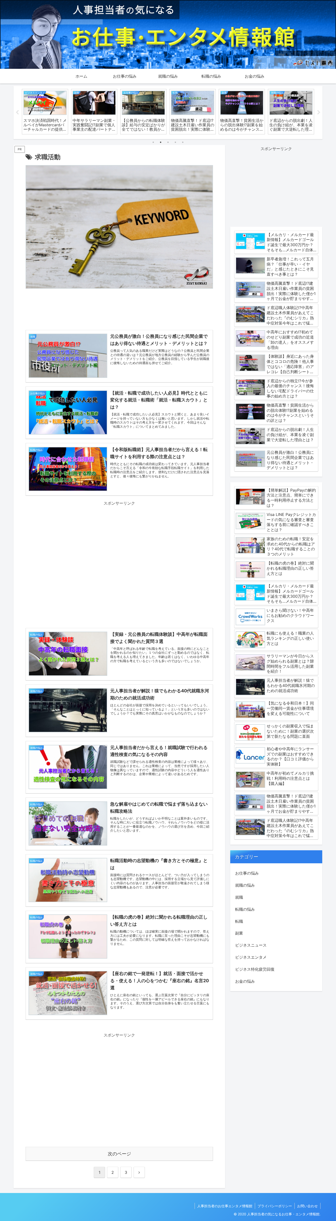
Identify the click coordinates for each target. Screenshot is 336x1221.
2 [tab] (160, 142)
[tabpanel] (45, 111)
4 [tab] (175, 142)
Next (318, 112)
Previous (17, 112)
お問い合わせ (307, 1206)
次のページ (119, 1154)
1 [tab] (153, 142)
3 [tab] (168, 142)
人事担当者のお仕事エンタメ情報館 (224, 1206)
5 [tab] (182, 142)
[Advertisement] (119, 311)
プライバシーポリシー (275, 1206)
